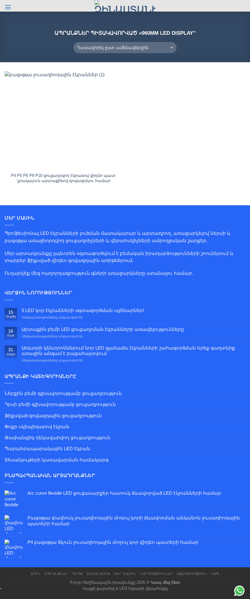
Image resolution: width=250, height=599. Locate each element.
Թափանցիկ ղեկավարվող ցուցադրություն (57, 437)
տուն (36, 574)
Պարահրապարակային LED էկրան (47, 448)
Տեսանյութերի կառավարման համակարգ (57, 459)
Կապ (215, 574)
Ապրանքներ (56, 574)
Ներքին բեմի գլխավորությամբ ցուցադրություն (63, 393)
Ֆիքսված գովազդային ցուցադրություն (53, 415)
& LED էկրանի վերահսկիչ (142, 588)
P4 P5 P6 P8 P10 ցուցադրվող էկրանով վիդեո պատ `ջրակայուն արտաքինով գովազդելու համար (63, 178)
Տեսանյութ (98, 574)
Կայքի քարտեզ (98, 588)
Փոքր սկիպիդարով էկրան (37, 426)
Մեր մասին (125, 574)
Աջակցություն (192, 574)
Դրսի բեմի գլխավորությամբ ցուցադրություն (60, 404)
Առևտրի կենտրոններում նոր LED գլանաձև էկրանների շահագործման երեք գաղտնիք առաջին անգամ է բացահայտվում (128, 351)
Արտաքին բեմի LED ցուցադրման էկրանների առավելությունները (103, 329)
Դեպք (77, 574)
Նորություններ (156, 574)
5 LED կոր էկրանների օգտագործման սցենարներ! (83, 310)
